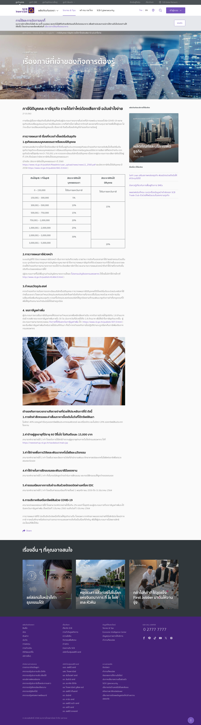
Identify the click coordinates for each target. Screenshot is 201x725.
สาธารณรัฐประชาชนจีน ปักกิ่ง (34, 671)
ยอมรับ (179, 22)
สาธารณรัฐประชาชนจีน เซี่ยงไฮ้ (34, 675)
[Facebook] (144, 637)
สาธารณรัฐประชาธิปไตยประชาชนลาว (37, 683)
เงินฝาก (25, 636)
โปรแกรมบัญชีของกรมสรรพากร (85, 273)
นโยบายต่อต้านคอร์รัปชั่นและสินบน (115, 687)
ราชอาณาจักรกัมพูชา (31, 667)
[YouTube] (160, 637)
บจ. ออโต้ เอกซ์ (68, 707)
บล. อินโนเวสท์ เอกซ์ (70, 675)
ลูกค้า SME (33, 2)
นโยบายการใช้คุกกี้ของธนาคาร (56, 26)
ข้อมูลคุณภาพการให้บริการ (113, 636)
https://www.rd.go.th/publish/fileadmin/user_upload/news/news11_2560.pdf (59, 164)
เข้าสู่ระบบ (174, 10)
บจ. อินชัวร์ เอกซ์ (69, 679)
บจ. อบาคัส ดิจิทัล (69, 683)
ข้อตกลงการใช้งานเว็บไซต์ (112, 675)
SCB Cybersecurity (105, 10)
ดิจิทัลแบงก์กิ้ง (28, 652)
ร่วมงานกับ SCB (69, 648)
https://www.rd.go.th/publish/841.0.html (47, 168)
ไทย (140, 10)
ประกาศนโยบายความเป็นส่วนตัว (114, 679)
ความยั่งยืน (67, 636)
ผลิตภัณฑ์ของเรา (46, 10)
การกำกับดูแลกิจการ (70, 632)
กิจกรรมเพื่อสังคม (69, 640)
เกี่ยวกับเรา (150, 2)
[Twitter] (165, 637)
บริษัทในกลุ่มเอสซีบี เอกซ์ (72, 652)
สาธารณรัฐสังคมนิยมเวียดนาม (34, 687)
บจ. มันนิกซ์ (67, 695)
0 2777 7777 (154, 629)
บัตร (24, 632)
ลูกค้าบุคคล (20, 2)
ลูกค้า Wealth (68, 2)
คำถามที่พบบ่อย (109, 640)
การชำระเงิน (27, 648)
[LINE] (149, 637)
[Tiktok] (155, 637)
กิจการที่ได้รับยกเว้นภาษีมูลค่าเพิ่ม (64, 321)
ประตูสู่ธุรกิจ (50, 33)
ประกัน (25, 640)
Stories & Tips (69, 10)
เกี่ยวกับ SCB (67, 628)
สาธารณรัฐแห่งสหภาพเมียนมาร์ (35, 695)
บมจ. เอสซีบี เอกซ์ (69, 667)
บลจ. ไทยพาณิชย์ (69, 671)
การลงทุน (26, 644)
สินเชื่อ (25, 628)
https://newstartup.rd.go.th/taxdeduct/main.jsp (45, 442)
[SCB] (25, 10)
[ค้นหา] (160, 10)
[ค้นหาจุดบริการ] (153, 10)
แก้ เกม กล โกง (86, 10)
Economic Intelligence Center (114, 632)
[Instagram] (171, 637)
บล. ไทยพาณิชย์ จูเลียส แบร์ (73, 687)
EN (146, 10)
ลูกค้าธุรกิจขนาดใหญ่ (50, 2)
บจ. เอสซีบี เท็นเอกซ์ (70, 691)
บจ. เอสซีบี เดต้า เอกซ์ (71, 703)
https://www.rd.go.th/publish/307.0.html (102, 321)
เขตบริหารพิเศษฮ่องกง (31, 679)
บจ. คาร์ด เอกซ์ (68, 699)
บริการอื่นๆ (27, 656)
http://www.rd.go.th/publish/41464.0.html (43, 277)
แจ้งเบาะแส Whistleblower (113, 691)
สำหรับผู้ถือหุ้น (135, 2)
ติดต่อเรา (106, 667)
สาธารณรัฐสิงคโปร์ (30, 691)
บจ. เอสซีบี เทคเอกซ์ (70, 711)
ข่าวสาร (66, 644)
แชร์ (28, 73)
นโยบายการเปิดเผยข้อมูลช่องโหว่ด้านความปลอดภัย (119, 697)
